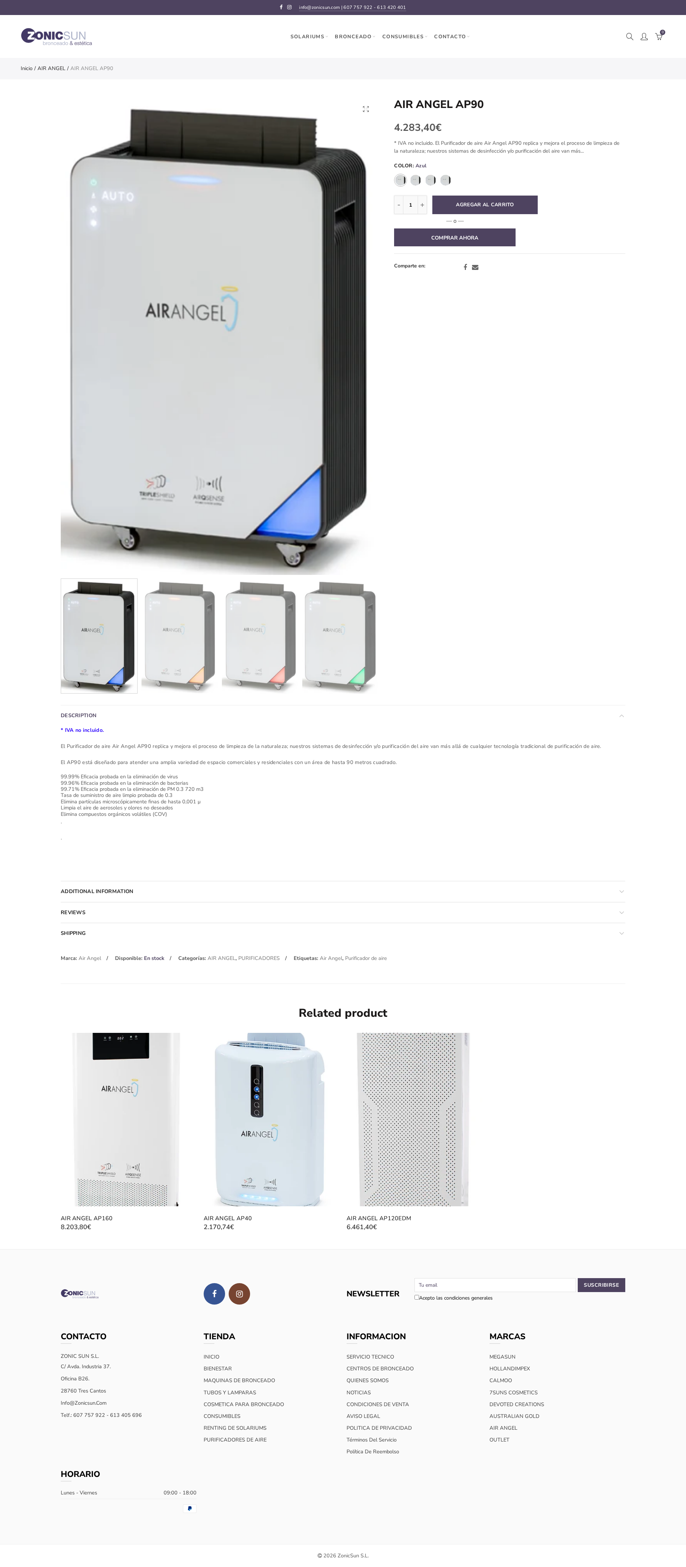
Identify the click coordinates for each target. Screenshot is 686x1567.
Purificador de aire (366, 958)
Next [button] (359, 336)
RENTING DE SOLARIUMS (235, 1428)
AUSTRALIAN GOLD (514, 1416)
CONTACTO (450, 36)
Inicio (27, 68)
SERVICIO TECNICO (370, 1356)
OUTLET (499, 1439)
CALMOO (500, 1380)
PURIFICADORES (259, 958)
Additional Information (97, 891)
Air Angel (90, 958)
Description (78, 715)
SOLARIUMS (307, 36)
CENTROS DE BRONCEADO (380, 1368)
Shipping (73, 933)
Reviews (73, 912)
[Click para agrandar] (366, 109)
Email (475, 267)
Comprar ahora (454, 237)
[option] (219, 336)
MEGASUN (502, 1356)
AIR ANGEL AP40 (228, 1218)
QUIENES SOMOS (368, 1380)
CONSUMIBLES (403, 36)
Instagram (239, 1294)
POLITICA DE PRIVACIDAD (379, 1428)
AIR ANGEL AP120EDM (379, 1218)
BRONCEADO (353, 36)
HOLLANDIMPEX (509, 1368)
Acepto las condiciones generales (456, 1298)
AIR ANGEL (51, 68)
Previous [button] (80, 336)
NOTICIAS (359, 1392)
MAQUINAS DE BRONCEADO (239, 1380)
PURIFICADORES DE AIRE (235, 1439)
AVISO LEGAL (363, 1416)
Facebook (465, 267)
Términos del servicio (372, 1439)
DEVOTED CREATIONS (516, 1404)
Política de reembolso (373, 1451)
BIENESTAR (218, 1368)
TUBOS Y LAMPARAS (230, 1392)
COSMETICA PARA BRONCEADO (244, 1404)
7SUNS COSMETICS (513, 1392)
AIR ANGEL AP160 (87, 1218)
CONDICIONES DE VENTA (378, 1404)
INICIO (211, 1356)
